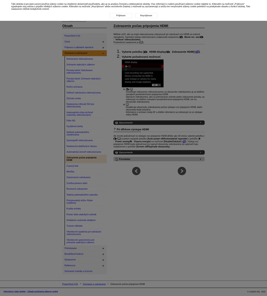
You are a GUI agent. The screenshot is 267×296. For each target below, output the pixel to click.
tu (210, 4)
